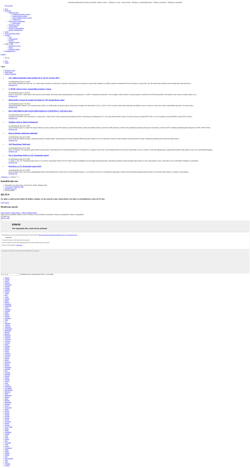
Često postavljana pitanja (12, 33)
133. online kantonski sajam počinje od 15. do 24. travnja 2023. (34, 78)
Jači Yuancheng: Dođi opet (19, 144)
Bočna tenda (16, 23)
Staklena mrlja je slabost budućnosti (23, 122)
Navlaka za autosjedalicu (16, 28)
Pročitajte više (13, 85)
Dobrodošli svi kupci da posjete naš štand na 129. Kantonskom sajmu (36, 100)
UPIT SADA (5, 203)
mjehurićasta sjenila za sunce (21, 14)
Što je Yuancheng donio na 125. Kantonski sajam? (29, 155)
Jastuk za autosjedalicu (16, 30)
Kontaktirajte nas (10, 51)
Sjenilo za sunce (14, 12)
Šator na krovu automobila (17, 21)
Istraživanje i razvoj (15, 46)
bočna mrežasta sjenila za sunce (22, 18)
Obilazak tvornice (14, 42)
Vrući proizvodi (5, 213)
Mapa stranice (16, 213)
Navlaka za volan (14, 25)
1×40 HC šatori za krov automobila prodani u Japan (30, 89)
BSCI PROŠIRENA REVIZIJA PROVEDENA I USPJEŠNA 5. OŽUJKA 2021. (41, 111)
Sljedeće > (5, 177)
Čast (10, 37)
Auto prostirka (13, 26)
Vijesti (7, 32)
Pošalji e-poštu (5, 218)
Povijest (11, 40)
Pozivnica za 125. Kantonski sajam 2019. (25, 166)
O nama (7, 35)
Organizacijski (13, 39)
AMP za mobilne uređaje (29, 213)
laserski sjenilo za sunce (19, 16)
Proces (11, 47)
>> (10, 177)
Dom (6, 9)
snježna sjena (16, 19)
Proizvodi (8, 11)
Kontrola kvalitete (14, 49)
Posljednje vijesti (10, 70)
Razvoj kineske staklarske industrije (23, 133)
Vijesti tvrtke (8, 72)
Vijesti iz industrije (10, 74)
